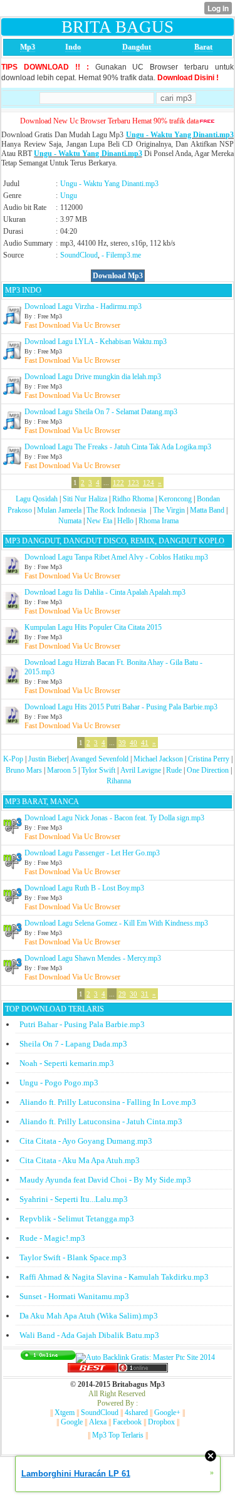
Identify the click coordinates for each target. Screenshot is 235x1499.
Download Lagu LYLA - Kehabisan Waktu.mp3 (95, 341)
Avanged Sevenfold (99, 759)
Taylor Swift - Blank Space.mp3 (73, 1257)
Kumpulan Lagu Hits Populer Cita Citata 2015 (93, 627)
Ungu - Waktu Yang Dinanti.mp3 (180, 134)
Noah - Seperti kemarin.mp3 (66, 1063)
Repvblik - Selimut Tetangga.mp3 (76, 1218)
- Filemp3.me (121, 255)
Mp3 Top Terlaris (118, 1435)
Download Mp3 (118, 275)
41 (145, 742)
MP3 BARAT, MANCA (42, 801)
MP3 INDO (23, 290)
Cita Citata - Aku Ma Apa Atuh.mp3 (79, 1160)
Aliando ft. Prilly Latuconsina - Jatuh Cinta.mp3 (100, 1121)
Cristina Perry (208, 759)
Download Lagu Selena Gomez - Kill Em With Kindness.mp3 (116, 923)
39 (122, 742)
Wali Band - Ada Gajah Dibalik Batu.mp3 (89, 1335)
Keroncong (175, 498)
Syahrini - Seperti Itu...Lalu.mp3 (73, 1199)
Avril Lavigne (140, 770)
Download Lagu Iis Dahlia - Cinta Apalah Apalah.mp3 (104, 592)
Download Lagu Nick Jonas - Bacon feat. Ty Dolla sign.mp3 (114, 817)
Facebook (127, 1422)
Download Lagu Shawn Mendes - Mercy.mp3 (92, 958)
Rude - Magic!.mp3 (52, 1238)
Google (72, 1422)
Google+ (167, 1412)
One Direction (208, 770)
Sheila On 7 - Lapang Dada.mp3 (73, 1043)
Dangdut (136, 47)
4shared (136, 1412)
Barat (203, 47)
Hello (125, 520)
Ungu (68, 195)
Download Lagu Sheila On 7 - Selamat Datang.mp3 (100, 411)
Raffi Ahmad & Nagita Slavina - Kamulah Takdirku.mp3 (114, 1277)
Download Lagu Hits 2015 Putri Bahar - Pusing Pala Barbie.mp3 (120, 706)
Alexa (98, 1422)
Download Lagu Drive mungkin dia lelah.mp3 (92, 376)
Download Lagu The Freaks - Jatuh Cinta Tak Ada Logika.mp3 (117, 446)
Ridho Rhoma (133, 498)
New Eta (99, 520)
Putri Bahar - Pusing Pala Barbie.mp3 (82, 1024)
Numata (69, 520)
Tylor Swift (98, 770)
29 (122, 994)
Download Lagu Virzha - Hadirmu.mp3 (83, 306)
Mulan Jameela (59, 510)
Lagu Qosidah (37, 498)
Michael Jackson (158, 759)
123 (133, 482)
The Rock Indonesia (117, 510)
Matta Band (207, 510)
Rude (174, 770)
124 (148, 482)
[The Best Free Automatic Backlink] (93, 1370)
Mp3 (27, 47)
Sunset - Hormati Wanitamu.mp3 (74, 1296)
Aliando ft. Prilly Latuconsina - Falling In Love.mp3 (107, 1102)
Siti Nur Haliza (85, 498)
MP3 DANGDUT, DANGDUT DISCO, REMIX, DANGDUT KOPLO (114, 540)
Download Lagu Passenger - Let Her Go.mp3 (92, 853)
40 (133, 742)
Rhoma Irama (158, 520)
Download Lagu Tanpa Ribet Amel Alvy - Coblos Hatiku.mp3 (116, 557)
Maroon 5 (61, 770)
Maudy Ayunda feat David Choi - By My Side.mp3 (105, 1179)
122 (118, 482)
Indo (73, 47)
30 (133, 994)
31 (145, 994)
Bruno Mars (24, 770)
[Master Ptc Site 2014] (145, 1357)
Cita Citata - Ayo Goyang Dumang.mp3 (85, 1141)
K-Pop (13, 759)
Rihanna (119, 780)
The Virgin (169, 510)
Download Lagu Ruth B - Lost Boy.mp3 (84, 888)
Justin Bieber (47, 759)
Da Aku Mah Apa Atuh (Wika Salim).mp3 (88, 1315)
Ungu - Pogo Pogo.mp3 (58, 1082)
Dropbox (161, 1422)
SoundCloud (79, 255)
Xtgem (65, 1412)
